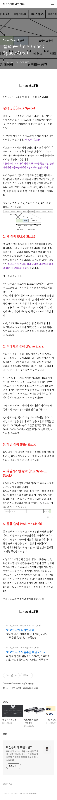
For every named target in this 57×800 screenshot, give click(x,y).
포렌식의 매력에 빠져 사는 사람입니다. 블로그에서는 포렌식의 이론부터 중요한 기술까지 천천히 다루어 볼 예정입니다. (22, 755)
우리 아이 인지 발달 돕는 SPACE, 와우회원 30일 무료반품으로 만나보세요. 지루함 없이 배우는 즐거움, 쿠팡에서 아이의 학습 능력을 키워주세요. (28, 657)
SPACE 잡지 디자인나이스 (21, 630)
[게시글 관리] (16, 675)
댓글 (5, 733)
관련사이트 (7, 783)
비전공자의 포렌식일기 (14, 3)
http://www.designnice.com (20, 625)
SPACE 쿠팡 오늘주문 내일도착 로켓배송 (27, 652)
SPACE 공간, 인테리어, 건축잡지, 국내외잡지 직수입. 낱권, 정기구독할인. (28, 635)
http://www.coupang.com (19, 647)
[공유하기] (12, 675)
